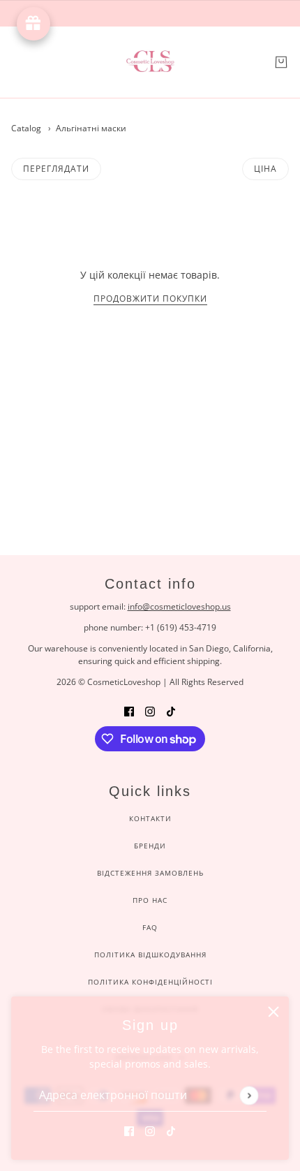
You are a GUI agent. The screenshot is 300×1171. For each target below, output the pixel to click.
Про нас (150, 900)
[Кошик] (281, 62)
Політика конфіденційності (150, 982)
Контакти (150, 818)
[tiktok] (170, 1130)
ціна (265, 169)
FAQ (150, 927)
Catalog (26, 128)
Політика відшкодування (150, 954)
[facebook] (129, 1130)
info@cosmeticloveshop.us (179, 606)
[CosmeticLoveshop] (150, 62)
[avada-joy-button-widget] (33, 23)
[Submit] (248, 1095)
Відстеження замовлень (150, 873)
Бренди (150, 845)
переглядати (56, 169)
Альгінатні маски (91, 128)
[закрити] (273, 1012)
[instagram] (150, 1130)
